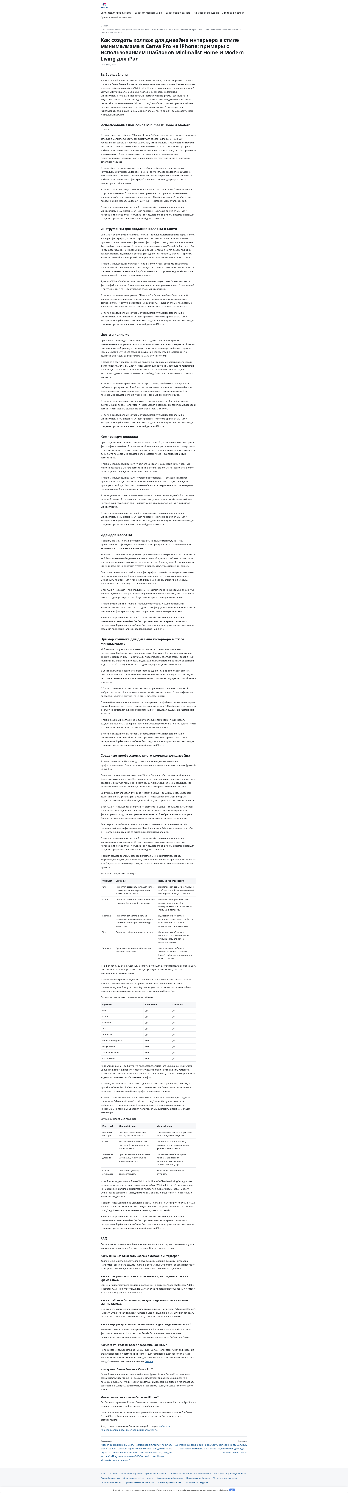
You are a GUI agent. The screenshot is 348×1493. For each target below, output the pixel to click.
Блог (103, 1473)
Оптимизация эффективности (116, 12)
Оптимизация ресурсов (196, 1482)
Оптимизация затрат (233, 12)
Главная (104, 25)
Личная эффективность (169, 1482)
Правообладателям (110, 1478)
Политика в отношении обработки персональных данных (137, 1473)
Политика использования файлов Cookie (190, 1473)
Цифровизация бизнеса (177, 12)
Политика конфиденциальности (230, 1473)
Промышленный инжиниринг (116, 17)
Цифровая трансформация (148, 12)
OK (232, 1490)
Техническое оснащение (206, 12)
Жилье (149, 1361)
